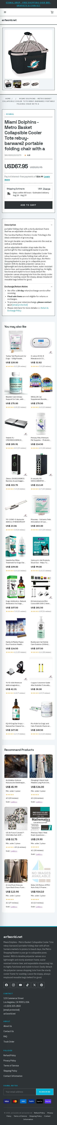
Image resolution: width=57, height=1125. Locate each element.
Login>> (14, 802)
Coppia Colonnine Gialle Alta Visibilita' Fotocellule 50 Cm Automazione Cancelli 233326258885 (41, 684)
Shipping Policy (10, 1070)
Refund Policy (10, 1055)
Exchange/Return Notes (16, 286)
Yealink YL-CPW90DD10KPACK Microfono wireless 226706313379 (13, 439)
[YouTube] (20, 985)
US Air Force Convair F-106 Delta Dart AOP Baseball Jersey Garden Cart (15, 833)
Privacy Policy (10, 1060)
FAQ (5, 1036)
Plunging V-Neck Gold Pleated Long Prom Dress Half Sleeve (41, 781)
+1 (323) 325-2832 (12, 1006)
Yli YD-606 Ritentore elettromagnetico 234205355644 (14, 684)
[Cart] (52, 12)
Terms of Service (11, 1065)
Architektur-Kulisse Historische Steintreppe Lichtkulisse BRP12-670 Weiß (15, 781)
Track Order (9, 1041)
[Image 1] (8, 84)
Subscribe (44, 1092)
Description (10, 225)
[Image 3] (26, 84)
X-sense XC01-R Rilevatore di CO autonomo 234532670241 (37, 357)
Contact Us (9, 1031)
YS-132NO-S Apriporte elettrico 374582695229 (15, 520)
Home (8, 99)
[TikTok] (27, 985)
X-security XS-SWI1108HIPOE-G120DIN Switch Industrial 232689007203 (37, 479)
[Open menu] (5, 12)
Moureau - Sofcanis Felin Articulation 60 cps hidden (41, 520)
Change (46, 189)
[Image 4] (35, 84)
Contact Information (13, 1076)
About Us (8, 1026)
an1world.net (9, 20)
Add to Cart (28, 205)
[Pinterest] (41, 985)
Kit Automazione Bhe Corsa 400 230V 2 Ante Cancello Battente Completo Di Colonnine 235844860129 (40, 602)
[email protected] (20, 305)
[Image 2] (17, 84)
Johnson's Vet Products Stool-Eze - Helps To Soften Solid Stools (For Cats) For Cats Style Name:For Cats (40, 561)
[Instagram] (13, 985)
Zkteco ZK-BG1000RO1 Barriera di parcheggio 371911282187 (15, 479)
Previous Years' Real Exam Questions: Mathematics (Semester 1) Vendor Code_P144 (40, 833)
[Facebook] (6, 985)
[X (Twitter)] (34, 985)
